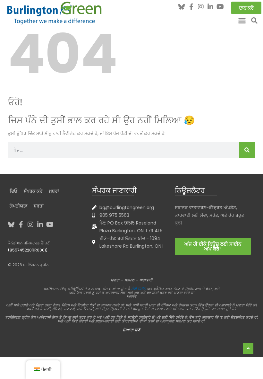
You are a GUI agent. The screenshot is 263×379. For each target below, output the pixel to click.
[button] (242, 20)
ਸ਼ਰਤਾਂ (39, 206)
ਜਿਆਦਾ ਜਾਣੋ (131, 329)
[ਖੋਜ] (247, 150)
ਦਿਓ (13, 191)
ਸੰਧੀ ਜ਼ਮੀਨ (138, 288)
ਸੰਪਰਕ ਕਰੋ (33, 191)
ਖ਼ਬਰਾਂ (54, 191)
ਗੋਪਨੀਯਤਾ (18, 206)
